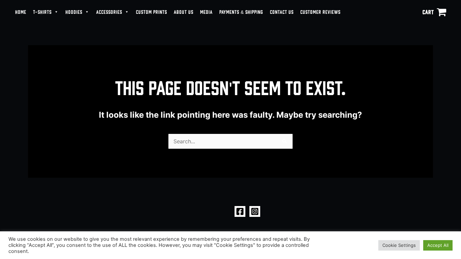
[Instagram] (254, 211)
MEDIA (206, 12)
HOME (20, 12)
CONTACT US (282, 12)
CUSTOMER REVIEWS (320, 12)
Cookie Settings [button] (399, 245)
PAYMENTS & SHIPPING (241, 12)
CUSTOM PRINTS (151, 12)
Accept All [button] (438, 245)
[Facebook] (240, 211)
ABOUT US (183, 12)
